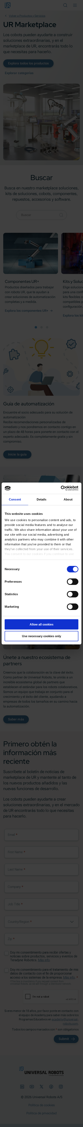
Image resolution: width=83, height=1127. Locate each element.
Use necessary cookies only (41, 636)
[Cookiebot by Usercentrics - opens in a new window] (60, 488)
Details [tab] (42, 499)
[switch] (72, 581)
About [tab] (68, 499)
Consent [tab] (15, 499)
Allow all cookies (41, 624)
